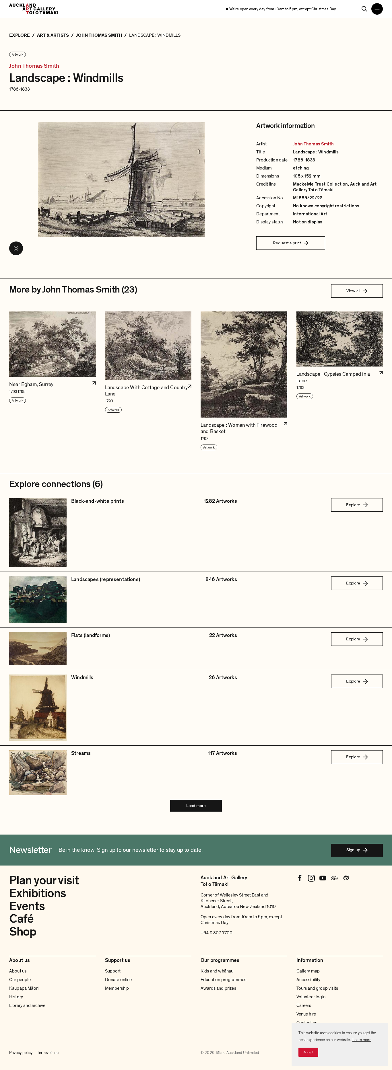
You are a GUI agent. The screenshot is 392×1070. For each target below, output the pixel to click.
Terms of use (48, 1052)
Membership (117, 988)
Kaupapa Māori (23, 988)
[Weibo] (345, 878)
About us (17, 971)
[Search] (364, 9)
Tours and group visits (317, 988)
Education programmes (223, 980)
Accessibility (308, 980)
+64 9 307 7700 (216, 933)
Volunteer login (310, 997)
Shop (22, 931)
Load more (196, 805)
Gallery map (308, 971)
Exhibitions (37, 893)
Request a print (287, 243)
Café (21, 919)
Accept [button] (308, 1052)
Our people (20, 980)
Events (27, 906)
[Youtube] (322, 878)
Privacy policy (20, 1052)
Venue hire (306, 1014)
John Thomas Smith (34, 66)
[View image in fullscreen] (16, 248)
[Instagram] (311, 878)
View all (353, 291)
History (16, 997)
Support (113, 971)
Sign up (353, 850)
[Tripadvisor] (334, 878)
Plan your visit (44, 880)
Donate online (118, 980)
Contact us (306, 1023)
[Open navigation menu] (377, 9)
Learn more (361, 1039)
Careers (303, 1005)
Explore (353, 505)
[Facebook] (299, 878)
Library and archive (27, 1005)
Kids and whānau (217, 971)
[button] (52, 381)
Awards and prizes (218, 988)
